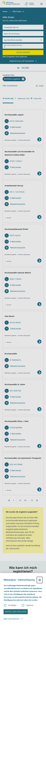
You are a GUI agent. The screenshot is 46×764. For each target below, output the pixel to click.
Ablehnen (29, 605)
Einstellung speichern (15, 612)
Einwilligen (12, 605)
